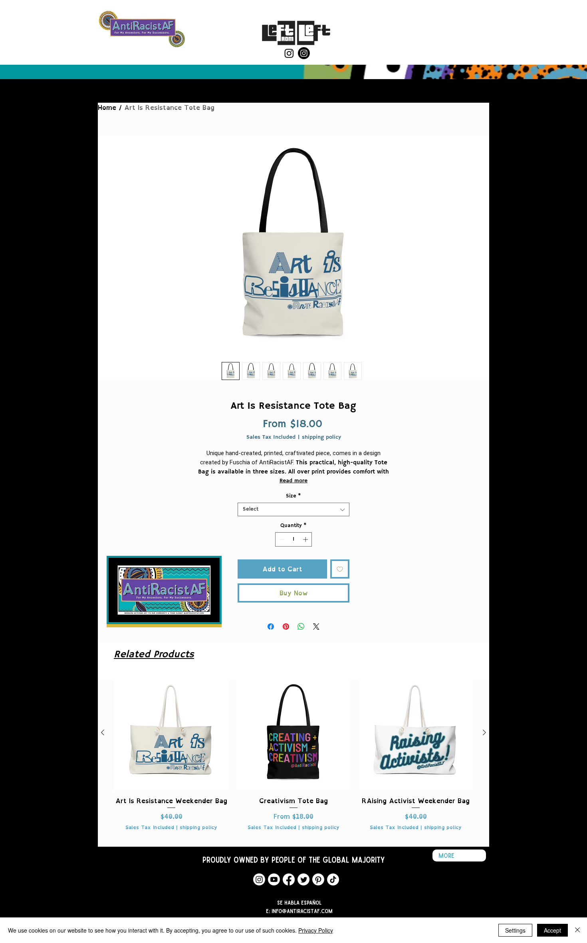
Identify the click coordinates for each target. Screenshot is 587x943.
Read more (293, 480)
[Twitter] (303, 879)
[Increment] (306, 539)
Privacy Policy (315, 930)
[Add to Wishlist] (339, 569)
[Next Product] (484, 732)
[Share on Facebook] (271, 626)
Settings (515, 930)
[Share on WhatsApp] (301, 626)
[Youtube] (274, 879)
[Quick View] (171, 733)
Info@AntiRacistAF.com (302, 911)
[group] (293, 757)
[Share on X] (316, 626)
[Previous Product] (102, 732)
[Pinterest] (318, 879)
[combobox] (293, 509)
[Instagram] (289, 53)
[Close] (577, 930)
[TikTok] (333, 879)
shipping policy (321, 437)
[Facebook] (289, 879)
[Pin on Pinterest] (286, 626)
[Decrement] (281, 539)
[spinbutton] (293, 539)
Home (107, 107)
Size (293, 496)
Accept (552, 930)
